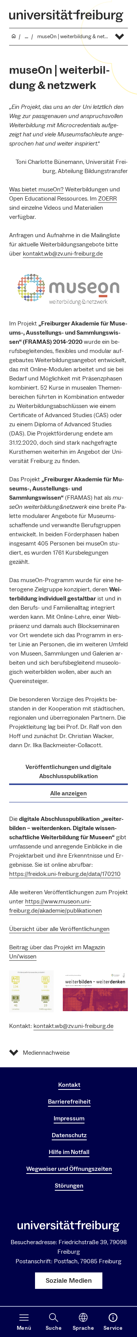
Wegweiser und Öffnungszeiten (69, 1169)
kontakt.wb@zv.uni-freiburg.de (63, 253)
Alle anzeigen (68, 793)
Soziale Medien (69, 1280)
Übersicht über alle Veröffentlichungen (59, 929)
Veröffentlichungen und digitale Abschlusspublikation (68, 771)
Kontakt (69, 1085)
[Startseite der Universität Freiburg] (66, 16)
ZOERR (107, 198)
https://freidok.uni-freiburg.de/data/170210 (65, 874)
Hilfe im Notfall (69, 1152)
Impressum (69, 1118)
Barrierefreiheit (69, 1102)
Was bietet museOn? (36, 189)
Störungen (69, 1186)
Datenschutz (69, 1135)
